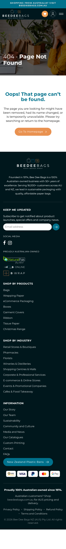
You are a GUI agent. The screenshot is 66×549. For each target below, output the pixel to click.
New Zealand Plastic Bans (25, 461)
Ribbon (8, 317)
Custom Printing (14, 442)
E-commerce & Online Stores (21, 380)
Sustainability (11, 420)
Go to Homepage (31, 131)
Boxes (7, 306)
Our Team (9, 415)
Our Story (9, 409)
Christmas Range (14, 329)
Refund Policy (54, 509)
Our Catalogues (13, 437)
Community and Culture (18, 426)
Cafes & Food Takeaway (18, 391)
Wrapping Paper (13, 295)
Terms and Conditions (34, 513)
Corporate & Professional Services (24, 374)
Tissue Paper (11, 323)
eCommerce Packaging (18, 301)
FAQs (6, 454)
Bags (6, 290)
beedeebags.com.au (20, 499)
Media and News (14, 431)
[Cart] (45, 14)
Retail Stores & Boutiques (19, 347)
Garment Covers (13, 312)
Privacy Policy (11, 509)
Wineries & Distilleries (17, 363)
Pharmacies (10, 352)
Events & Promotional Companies (24, 386)
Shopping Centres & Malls (19, 369)
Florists (7, 358)
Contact (8, 448)
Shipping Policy (33, 509)
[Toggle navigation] (61, 14)
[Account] (53, 14)
